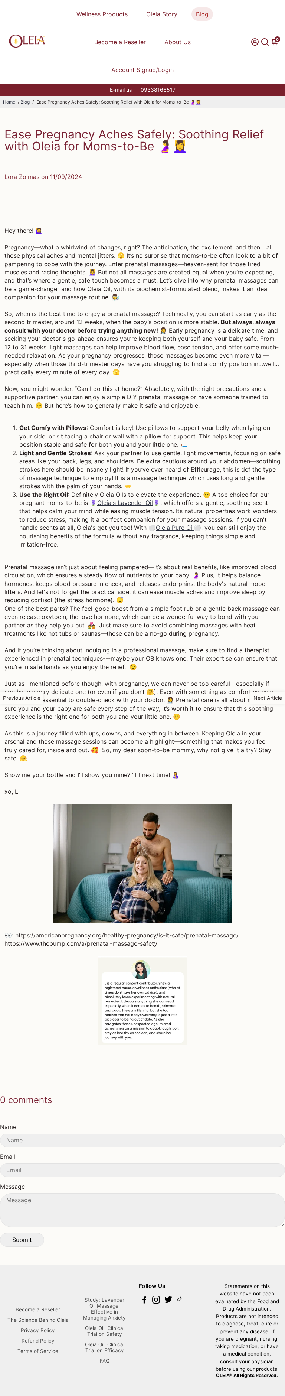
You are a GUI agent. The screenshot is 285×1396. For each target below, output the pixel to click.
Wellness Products (102, 14)
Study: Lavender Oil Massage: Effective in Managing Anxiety (104, 1309)
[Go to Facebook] (144, 1300)
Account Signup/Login (142, 70)
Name (8, 1127)
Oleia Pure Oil (175, 527)
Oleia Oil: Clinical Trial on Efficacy (104, 1347)
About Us (177, 42)
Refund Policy (38, 1341)
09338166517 (158, 90)
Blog (202, 14)
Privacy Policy (38, 1330)
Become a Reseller (120, 42)
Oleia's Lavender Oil (125, 502)
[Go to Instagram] (156, 1300)
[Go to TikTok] (179, 1300)
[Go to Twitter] (168, 1300)
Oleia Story (161, 14)
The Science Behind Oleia (38, 1320)
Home (9, 102)
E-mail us (121, 90)
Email (7, 1156)
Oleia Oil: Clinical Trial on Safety (104, 1331)
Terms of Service (37, 1351)
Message (12, 1186)
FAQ (104, 1361)
